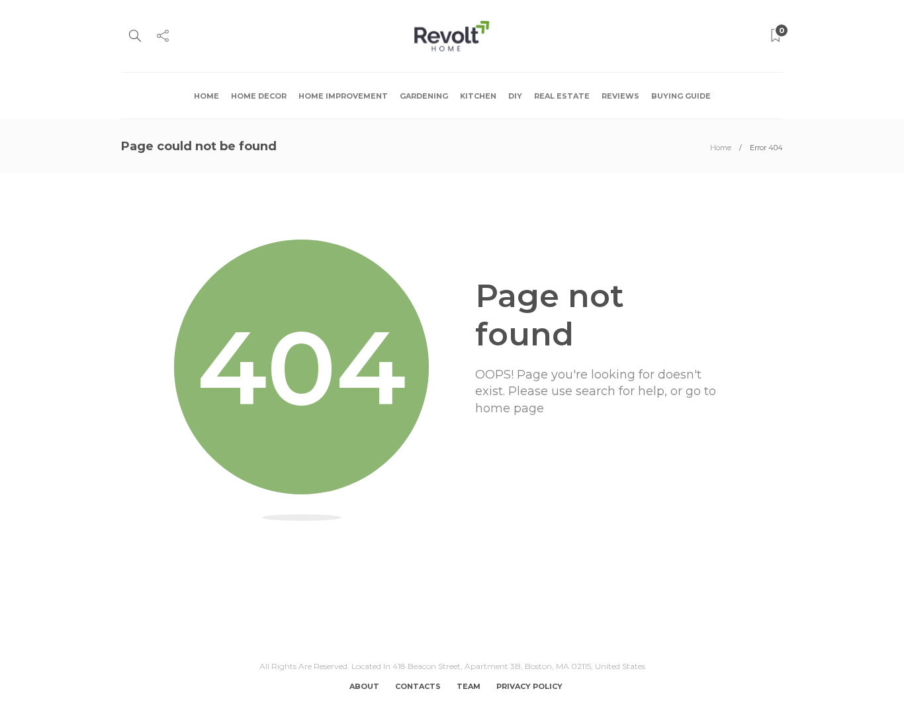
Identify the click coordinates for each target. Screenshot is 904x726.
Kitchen (478, 96)
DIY (515, 96)
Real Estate (562, 96)
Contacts (418, 686)
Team (468, 686)
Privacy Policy (529, 686)
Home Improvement (343, 96)
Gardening (424, 96)
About (364, 686)
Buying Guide (681, 96)
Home (206, 96)
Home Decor (259, 96)
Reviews (620, 96)
